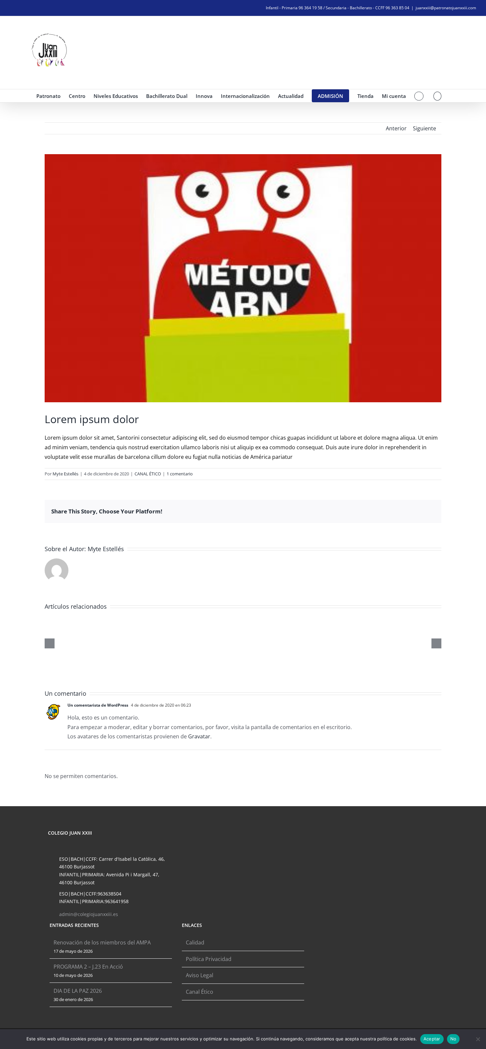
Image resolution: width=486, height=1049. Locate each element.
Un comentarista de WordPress (97, 705)
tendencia (102, 447)
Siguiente (424, 128)
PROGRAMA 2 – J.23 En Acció (88, 966)
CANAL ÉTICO (148, 474)
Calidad (195, 942)
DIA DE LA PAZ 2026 (78, 990)
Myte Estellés (65, 474)
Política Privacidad (208, 959)
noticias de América (246, 456)
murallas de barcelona (122, 456)
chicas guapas (287, 437)
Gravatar (199, 736)
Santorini (128, 437)
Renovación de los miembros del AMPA (102, 942)
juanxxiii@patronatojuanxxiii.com (446, 8)
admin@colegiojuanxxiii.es (88, 914)
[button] (437, 95)
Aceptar (432, 1038)
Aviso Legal (199, 975)
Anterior (396, 128)
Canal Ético (199, 991)
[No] (477, 1039)
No (453, 1038)
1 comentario (180, 474)
